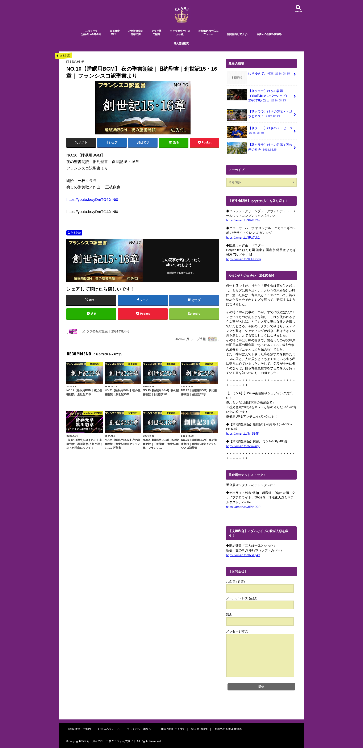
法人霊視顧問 (181, 43)
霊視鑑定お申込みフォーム (208, 32)
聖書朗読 (76, 232)
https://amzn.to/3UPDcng (243, 259)
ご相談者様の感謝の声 (135, 32)
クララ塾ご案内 (156, 32)
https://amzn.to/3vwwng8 (243, 446)
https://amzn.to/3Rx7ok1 (243, 237)
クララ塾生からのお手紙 (180, 32)
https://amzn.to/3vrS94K (242, 433)
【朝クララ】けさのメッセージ (270, 130)
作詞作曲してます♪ (237, 34)
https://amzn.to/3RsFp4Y (243, 555)
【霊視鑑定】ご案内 (78, 729)
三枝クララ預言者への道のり (91, 32)
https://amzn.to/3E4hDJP (243, 507)
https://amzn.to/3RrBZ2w (243, 220)
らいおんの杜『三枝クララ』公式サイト (111, 741)
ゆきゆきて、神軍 (269, 73)
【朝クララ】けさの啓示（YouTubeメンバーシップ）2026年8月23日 (268, 95)
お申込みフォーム (109, 729)
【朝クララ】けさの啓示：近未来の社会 (270, 147)
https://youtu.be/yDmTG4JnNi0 (92, 199)
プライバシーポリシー (140, 729)
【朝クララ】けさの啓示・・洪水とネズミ (270, 114)
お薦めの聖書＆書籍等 (269, 34)
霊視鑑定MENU (115, 32)
